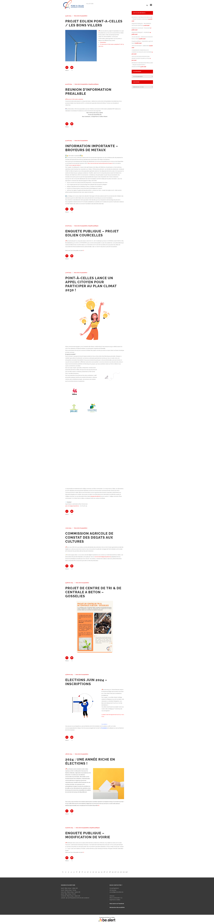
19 (112, 872)
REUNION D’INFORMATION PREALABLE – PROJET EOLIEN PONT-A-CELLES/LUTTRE (142, 64)
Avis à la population (82, 16)
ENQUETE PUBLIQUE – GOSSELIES (140, 32)
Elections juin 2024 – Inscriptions (86, 682)
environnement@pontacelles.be (103, 556)
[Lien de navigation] (127, 872)
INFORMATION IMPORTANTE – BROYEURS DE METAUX (91, 148)
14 (99, 872)
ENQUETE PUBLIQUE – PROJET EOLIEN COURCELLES (92, 233)
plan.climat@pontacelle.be (72, 506)
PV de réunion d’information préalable (109, 44)
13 (96, 872)
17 (107, 872)
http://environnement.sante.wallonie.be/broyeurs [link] (100, 163)
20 (115, 872)
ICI (98, 805)
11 (90, 872)
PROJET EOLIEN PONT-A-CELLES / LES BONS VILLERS (93, 23)
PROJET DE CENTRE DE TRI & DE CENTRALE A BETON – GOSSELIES (93, 592)
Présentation (103, 42)
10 (88, 872)
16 (104, 872)
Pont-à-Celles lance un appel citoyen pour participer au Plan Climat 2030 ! (91, 284)
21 (118, 872)
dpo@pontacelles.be (95, 496)
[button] (147, 5)
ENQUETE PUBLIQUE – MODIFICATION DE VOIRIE (87, 835)
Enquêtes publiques (93, 84)
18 (110, 872)
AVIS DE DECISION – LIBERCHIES (140, 45)
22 (121, 872)
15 (101, 872)
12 (93, 872)
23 (124, 872)
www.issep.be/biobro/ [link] (75, 165)
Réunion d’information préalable (75, 99)
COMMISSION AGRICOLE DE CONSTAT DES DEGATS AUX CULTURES (89, 537)
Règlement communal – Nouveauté (141, 28)
